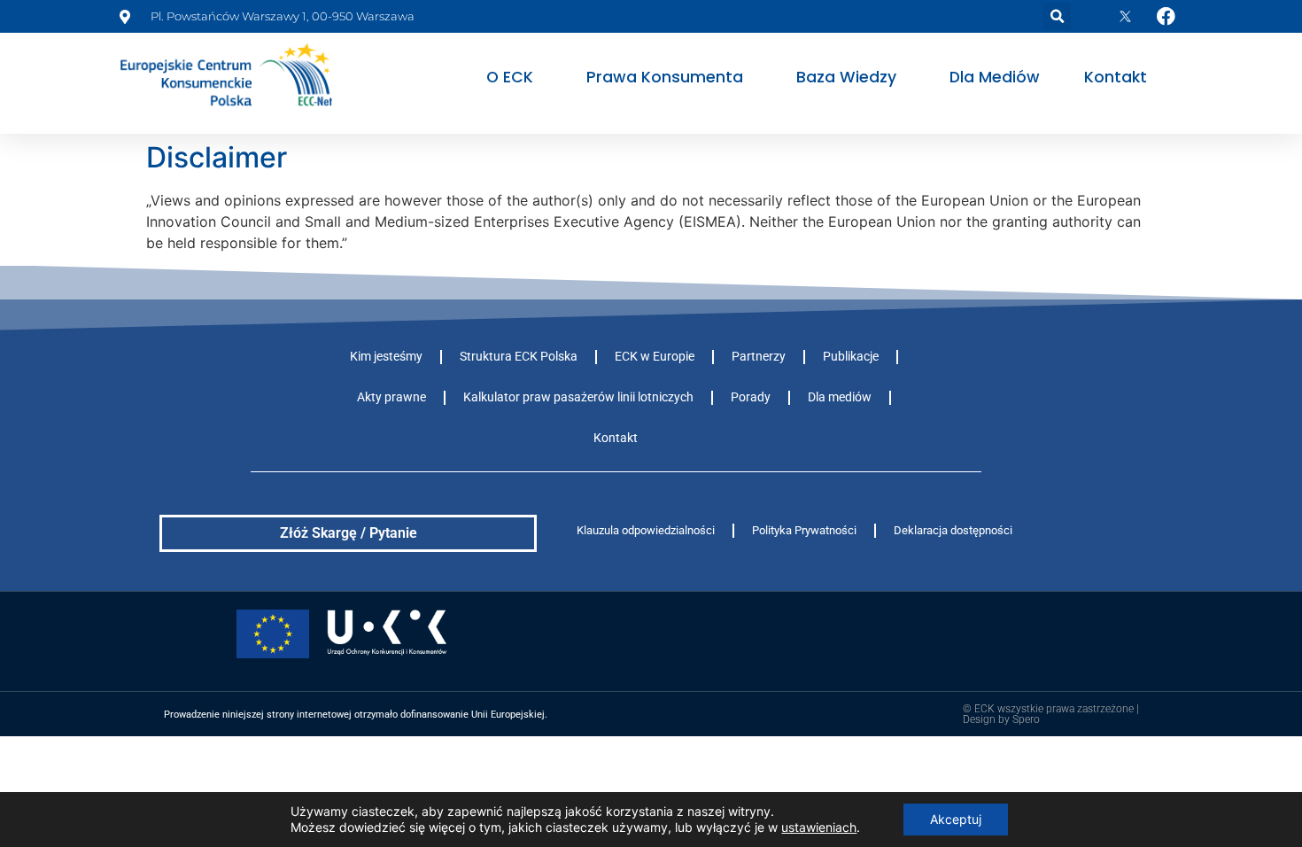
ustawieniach (818, 827)
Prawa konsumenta (664, 77)
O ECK (509, 77)
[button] (1057, 16)
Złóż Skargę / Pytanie (348, 533)
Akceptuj (955, 819)
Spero (1026, 719)
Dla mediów (994, 77)
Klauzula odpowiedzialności (646, 530)
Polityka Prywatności (804, 530)
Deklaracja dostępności (953, 530)
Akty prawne (391, 397)
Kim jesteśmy (386, 356)
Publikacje (851, 356)
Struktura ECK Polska (518, 356)
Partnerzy (759, 356)
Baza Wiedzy (846, 77)
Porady (751, 397)
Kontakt (1115, 77)
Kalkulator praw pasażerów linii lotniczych (578, 397)
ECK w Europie (654, 356)
